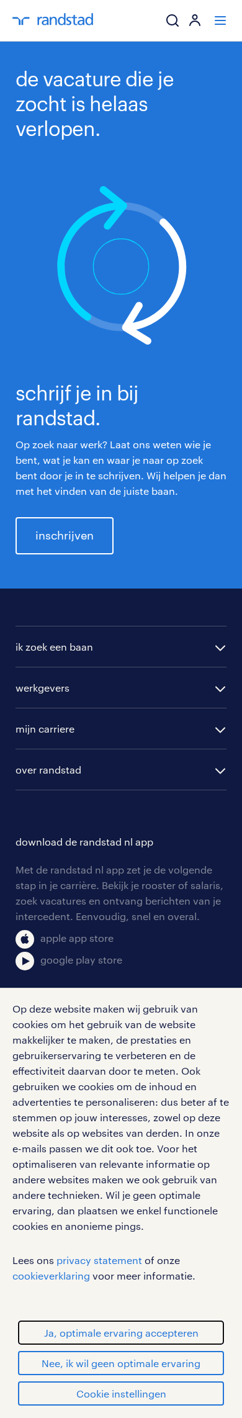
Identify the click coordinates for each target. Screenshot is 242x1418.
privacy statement (99, 1260)
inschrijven (64, 535)
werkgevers (42, 687)
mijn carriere (45, 728)
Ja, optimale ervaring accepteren (121, 1333)
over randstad (48, 769)
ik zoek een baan (54, 647)
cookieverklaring (51, 1275)
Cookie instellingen (121, 1393)
